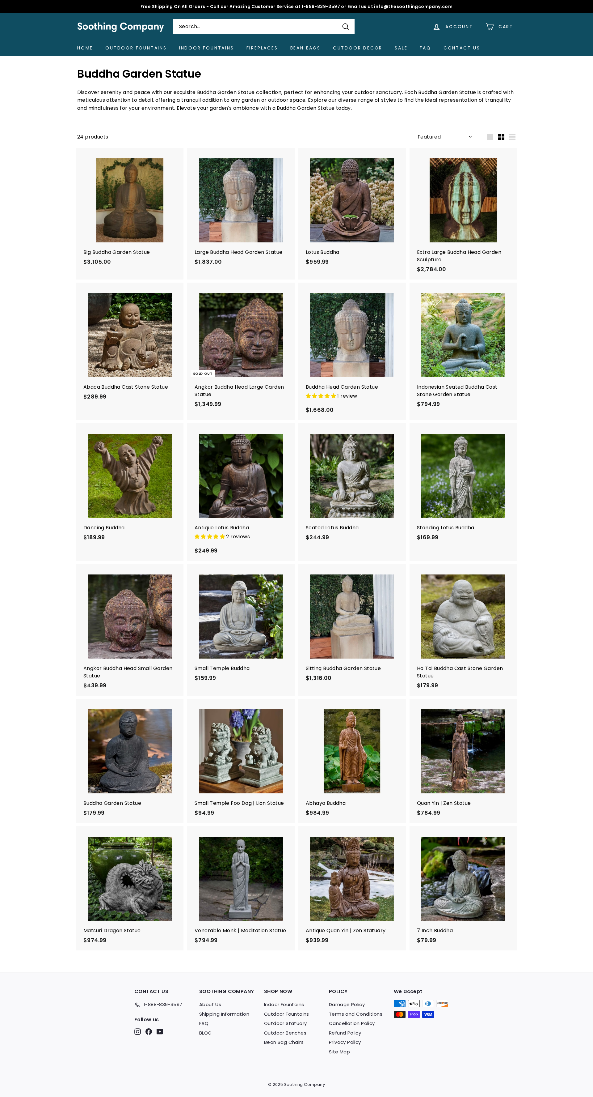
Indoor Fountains (206, 48)
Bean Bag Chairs (284, 1042)
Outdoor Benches (285, 1033)
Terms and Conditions (355, 1014)
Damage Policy (347, 1004)
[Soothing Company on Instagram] (137, 1031)
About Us (210, 1004)
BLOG (205, 1033)
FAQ (425, 48)
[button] (321, 395)
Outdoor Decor (357, 48)
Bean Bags (305, 48)
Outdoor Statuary (285, 1023)
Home (85, 48)
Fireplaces (262, 48)
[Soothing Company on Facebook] (148, 1031)
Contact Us (462, 48)
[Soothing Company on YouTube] (160, 1031)
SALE (401, 48)
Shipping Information (224, 1014)
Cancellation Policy (352, 1023)
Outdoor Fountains (136, 48)
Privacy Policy (345, 1042)
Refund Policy (345, 1033)
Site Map (339, 1051)
